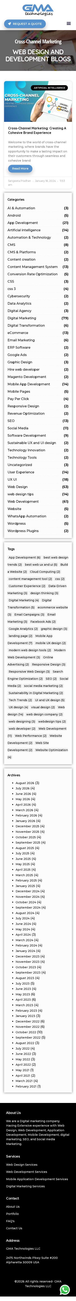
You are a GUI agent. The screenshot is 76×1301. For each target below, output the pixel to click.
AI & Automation (38, 208)
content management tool (30, 579)
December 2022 (28, 1021)
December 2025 (27, 826)
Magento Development (38, 377)
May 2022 (23, 1059)
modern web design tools (30, 650)
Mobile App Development (38, 384)
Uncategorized (38, 465)
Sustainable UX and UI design (38, 443)
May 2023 (23, 994)
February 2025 (26, 880)
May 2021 (22, 1070)
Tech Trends (20, 700)
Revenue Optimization (38, 413)
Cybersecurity (38, 296)
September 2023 (28, 972)
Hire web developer (38, 369)
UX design (18, 707)
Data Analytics (38, 303)
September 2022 (28, 1037)
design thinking (44, 593)
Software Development (38, 435)
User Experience (38, 472)
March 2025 (24, 875)
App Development (38, 223)
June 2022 (23, 1054)
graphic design (54, 629)
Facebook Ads (43, 622)
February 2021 (26, 1086)
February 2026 (26, 815)
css (59, 579)
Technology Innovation (38, 450)
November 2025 (27, 832)
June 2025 (23, 859)
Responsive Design (38, 406)
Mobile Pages (38, 391)
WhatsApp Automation (38, 516)
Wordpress (38, 523)
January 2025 (25, 886)
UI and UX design (49, 700)
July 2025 (22, 853)
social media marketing (43, 686)
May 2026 (23, 799)
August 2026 (25, 783)
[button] (68, 23)
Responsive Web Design (29, 671)
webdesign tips (52, 721)
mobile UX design (50, 643)
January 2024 (25, 951)
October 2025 (26, 837)
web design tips (38, 494)
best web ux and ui (41, 564)
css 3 (38, 289)
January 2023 (25, 1016)
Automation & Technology (38, 237)
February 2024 (26, 945)
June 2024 (23, 924)
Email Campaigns (29, 614)
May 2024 (23, 929)
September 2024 (28, 907)
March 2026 (24, 810)
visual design (43, 707)
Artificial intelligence (38, 230)
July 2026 (23, 788)
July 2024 (23, 918)
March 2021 (24, 1081)
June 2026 (23, 794)
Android (38, 215)
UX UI (38, 479)
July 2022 (23, 1048)
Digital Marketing (38, 318)
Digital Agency (38, 311)
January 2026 (25, 821)
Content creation (38, 259)
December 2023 (28, 956)
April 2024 (23, 934)
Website (38, 509)
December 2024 (28, 891)
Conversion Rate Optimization (38, 274)
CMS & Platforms (38, 252)
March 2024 (24, 940)
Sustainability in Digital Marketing (36, 693)
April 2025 (23, 869)
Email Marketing (38, 340)
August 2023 (25, 978)
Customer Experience (27, 586)
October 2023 (26, 967)
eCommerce (38, 333)
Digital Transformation (38, 325)
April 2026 (23, 804)
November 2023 (28, 962)
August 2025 (25, 848)
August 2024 (25, 913)
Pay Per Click (38, 399)
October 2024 (26, 902)
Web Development (38, 501)
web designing (22, 721)
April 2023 (23, 999)
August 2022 (25, 1043)
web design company (44, 714)
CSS (38, 281)
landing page (20, 636)
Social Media (38, 428)
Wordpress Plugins (38, 531)
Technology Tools (38, 457)
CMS (38, 245)
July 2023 (23, 983)
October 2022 (26, 1032)
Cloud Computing (45, 572)
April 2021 (23, 1075)
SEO (38, 421)
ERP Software (38, 347)
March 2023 (24, 1005)
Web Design (38, 487)
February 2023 (26, 1010)
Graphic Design (38, 362)
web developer (22, 728)
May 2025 (23, 864)
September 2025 (28, 842)
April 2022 (23, 1064)
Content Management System (38, 267)
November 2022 (28, 1027)
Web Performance (30, 736)
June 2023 (23, 989)
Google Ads (38, 355)
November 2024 (28, 897)
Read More (20, 168)
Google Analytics (23, 629)
